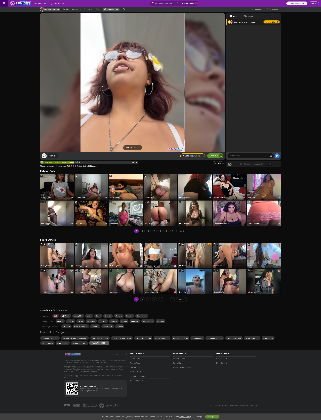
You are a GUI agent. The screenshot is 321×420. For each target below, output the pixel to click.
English (116, 354)
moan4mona (46, 310)
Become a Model (179, 359)
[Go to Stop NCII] (113, 405)
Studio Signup (178, 363)
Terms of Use (135, 363)
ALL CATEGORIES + (99, 343)
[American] (55, 316)
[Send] (277, 155)
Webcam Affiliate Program (182, 367)
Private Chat (270, 22)
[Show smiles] (270, 155)
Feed (98, 9)
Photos (88, 9)
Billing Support (221, 363)
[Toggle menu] (4, 3)
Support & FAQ (221, 359)
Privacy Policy (135, 359)
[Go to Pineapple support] (101, 405)
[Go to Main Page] (20, 3)
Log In (313, 3)
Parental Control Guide (138, 376)
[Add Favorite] (44, 155)
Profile (66, 9)
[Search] (178, 3)
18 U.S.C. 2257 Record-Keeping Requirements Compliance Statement (232, 405)
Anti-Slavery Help (136, 380)
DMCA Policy (135, 367)
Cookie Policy (185, 417)
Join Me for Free (132, 148)
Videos (76, 9)
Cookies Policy (135, 372)
